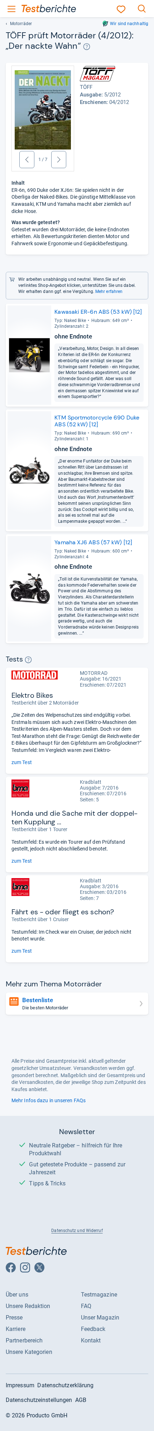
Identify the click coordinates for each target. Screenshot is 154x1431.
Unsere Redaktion (28, 1306)
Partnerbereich (24, 1340)
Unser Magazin (100, 1317)
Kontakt (91, 1340)
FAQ (86, 1306)
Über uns (17, 1294)
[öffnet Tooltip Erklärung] (87, 47)
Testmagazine (99, 1294)
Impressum (20, 1385)
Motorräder (21, 23)
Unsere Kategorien (29, 1352)
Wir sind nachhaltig (129, 23)
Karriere (15, 1329)
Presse (14, 1317)
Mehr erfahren (108, 291)
